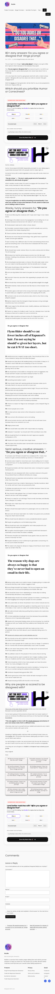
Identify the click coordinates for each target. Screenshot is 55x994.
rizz (15, 59)
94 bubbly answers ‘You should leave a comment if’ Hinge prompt (39, 760)
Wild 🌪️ (41, 118)
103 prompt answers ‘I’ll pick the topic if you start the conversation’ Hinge (38, 783)
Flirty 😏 (27, 114)
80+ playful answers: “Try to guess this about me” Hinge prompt (39, 775)
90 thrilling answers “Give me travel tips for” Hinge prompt (38, 767)
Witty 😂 (14, 114)
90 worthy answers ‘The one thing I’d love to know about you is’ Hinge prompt (16, 767)
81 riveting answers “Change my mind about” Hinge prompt (16, 774)
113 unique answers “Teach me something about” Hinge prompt (16, 783)
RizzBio (13, 4)
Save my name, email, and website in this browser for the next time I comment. (27, 912)
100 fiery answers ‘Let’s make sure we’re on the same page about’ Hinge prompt (16, 790)
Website (7, 904)
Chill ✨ (41, 114)
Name (7, 889)
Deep (45, 123)
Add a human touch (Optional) (14, 128)
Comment (9, 869)
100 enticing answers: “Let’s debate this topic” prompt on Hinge (38, 790)
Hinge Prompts (21, 59)
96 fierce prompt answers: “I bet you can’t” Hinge (16, 759)
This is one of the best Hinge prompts (16, 709)
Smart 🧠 (27, 118)
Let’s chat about (29, 59)
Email (7, 897)
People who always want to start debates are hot (22, 635)
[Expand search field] (45, 10)
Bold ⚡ (13, 118)
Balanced (40, 123)
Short (35, 123)
